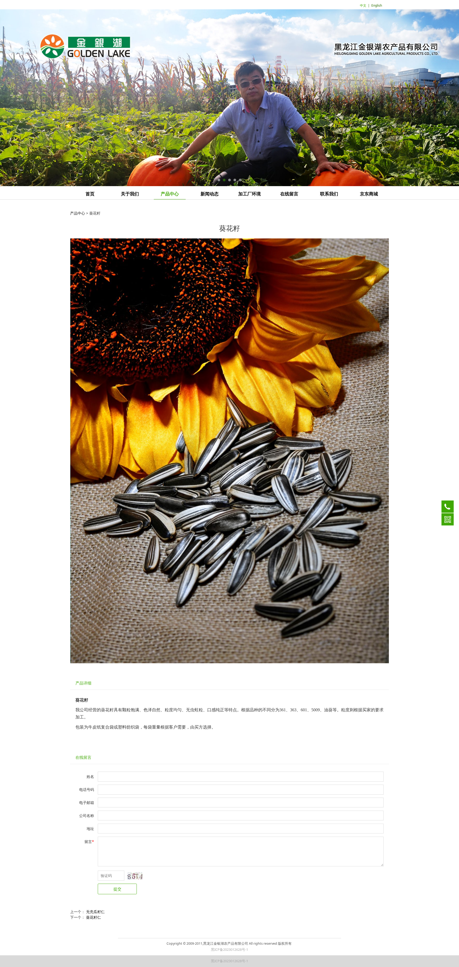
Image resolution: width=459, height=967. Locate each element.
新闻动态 (210, 193)
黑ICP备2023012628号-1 (229, 949)
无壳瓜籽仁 (95, 911)
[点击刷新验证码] (135, 876)
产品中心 (170, 193)
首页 (90, 193)
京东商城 (369, 193)
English (376, 5)
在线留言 (289, 193)
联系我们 (329, 193)
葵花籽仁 (93, 917)
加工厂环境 (249, 193)
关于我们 (130, 193)
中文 (363, 5)
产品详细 (83, 683)
